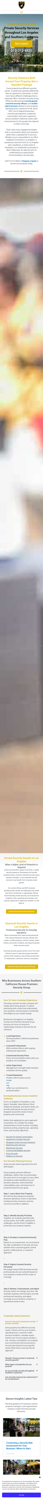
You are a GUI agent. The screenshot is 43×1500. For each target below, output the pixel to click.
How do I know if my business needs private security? (20, 1322)
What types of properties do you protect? (18, 1365)
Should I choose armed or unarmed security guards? (19, 1359)
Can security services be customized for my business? (20, 1378)
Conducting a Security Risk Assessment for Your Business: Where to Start (19, 1446)
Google (8, 1080)
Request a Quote (29, 161)
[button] (40, 1477)
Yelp (7, 1085)
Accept (21, 1495)
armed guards (31, 101)
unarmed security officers (16, 103)
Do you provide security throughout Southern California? (19, 1372)
